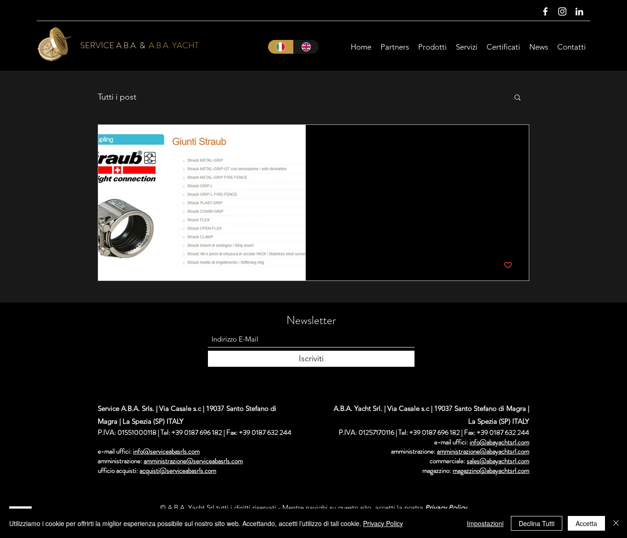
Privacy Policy (383, 523)
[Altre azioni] (510, 143)
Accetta (586, 523)
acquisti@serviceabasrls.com (178, 470)
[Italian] (280, 47)
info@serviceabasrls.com (166, 451)
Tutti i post (117, 97)
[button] (517, 98)
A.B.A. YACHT (174, 45)
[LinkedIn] (579, 11)
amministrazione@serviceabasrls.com (193, 461)
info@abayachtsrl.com (499, 442)
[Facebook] (545, 11)
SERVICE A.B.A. (109, 45)
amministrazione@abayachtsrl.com (483, 451)
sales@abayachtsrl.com (498, 461)
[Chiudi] (615, 523)
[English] (306, 47)
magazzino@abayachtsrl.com (491, 470)
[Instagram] (562, 11)
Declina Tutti (536, 523)
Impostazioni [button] (485, 523)
